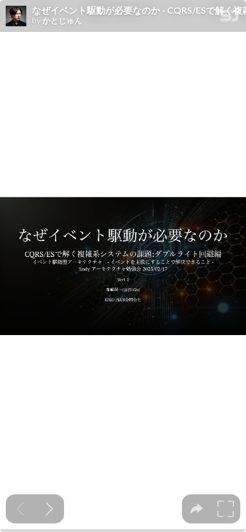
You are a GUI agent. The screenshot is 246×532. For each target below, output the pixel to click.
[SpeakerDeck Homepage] (229, 18)
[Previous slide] (20, 509)
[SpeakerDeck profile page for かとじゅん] (16, 16)
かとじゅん (62, 21)
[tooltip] (196, 509)
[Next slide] (49, 509)
